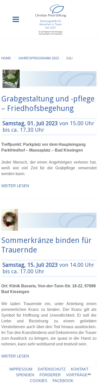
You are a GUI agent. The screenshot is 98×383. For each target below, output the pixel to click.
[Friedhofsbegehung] (48, 78)
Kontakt (79, 369)
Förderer (50, 375)
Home (6, 58)
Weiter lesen (15, 186)
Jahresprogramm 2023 (38, 58)
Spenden (25, 375)
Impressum (20, 369)
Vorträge (76, 375)
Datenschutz (52, 369)
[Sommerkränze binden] (48, 219)
